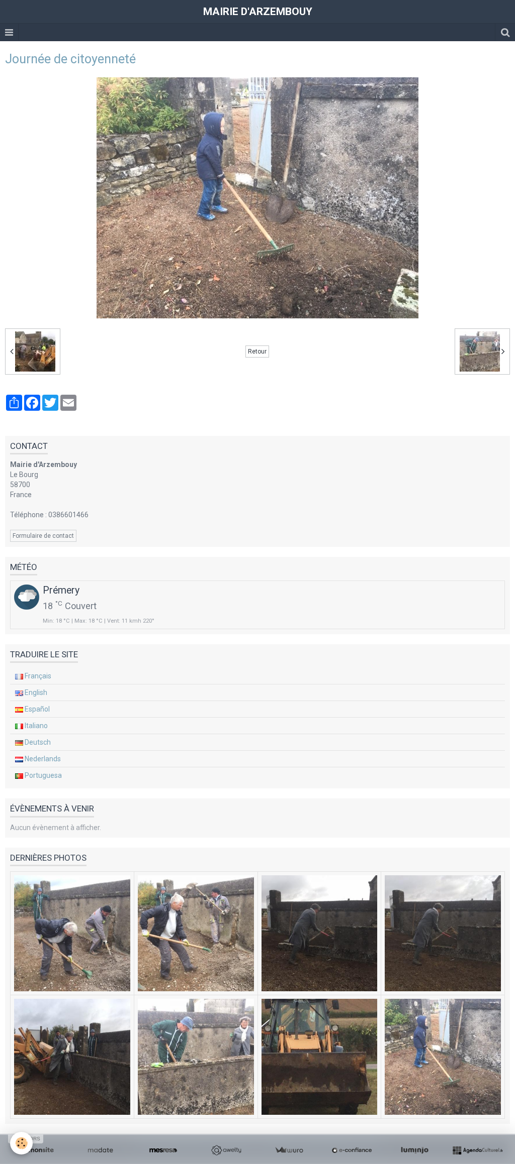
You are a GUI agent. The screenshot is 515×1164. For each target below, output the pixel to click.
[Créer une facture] (289, 1150)
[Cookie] (21, 1143)
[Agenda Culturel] (477, 1150)
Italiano (35, 726)
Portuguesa (42, 775)
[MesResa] (163, 1150)
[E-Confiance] (351, 1150)
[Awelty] (226, 1150)
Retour (257, 351)
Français (37, 676)
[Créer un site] (37, 1150)
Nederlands (42, 759)
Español (36, 709)
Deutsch (37, 742)
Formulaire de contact (43, 535)
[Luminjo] (414, 1150)
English (35, 692)
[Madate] (100, 1150)
